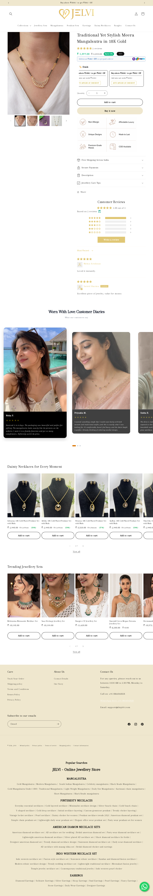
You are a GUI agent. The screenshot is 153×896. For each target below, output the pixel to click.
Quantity (81, 93)
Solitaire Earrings (45, 881)
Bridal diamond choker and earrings (94, 847)
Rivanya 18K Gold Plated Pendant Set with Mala (90, 522)
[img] (84, 259)
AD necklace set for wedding (60, 832)
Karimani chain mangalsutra (130, 789)
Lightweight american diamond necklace (42, 837)
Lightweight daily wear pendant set (56, 820)
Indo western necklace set (29, 859)
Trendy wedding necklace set (62, 864)
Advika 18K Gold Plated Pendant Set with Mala (56, 522)
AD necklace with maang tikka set (57, 847)
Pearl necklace (42, 815)
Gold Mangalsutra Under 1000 (22, 789)
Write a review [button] (111, 239)
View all (76, 551)
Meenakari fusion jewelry (124, 864)
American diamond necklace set (28, 832)
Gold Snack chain (128, 806)
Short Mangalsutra (63, 793)
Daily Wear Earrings (75, 885)
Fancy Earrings (128, 881)
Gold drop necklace (46, 810)
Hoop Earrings (80, 881)
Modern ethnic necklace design (30, 864)
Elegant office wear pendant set (90, 820)
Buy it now (110, 111)
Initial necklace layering (70, 810)
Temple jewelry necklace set (45, 868)
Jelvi (15, 746)
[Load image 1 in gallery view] (20, 121)
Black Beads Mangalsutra (122, 784)
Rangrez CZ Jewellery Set (86, 621)
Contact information (81, 746)
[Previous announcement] (8, 3)
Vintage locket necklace (21, 815)
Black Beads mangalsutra (86, 793)
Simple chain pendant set (23, 820)
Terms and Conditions (18, 689)
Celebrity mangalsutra (97, 784)
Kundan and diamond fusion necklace (117, 859)
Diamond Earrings (25, 881)
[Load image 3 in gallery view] (44, 121)
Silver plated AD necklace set (79, 837)
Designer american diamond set (26, 842)
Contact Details (61, 679)
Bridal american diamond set (90, 832)
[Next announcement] (144, 3)
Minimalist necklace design (83, 806)
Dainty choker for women (65, 815)
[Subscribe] (58, 724)
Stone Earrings (55, 885)
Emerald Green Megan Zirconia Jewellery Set (123, 622)
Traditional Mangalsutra (51, 789)
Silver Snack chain (108, 806)
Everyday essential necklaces (29, 806)
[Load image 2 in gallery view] (32, 121)
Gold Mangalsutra (25, 784)
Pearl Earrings (112, 881)
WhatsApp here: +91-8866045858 (117, 700)
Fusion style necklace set (56, 859)
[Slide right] (66, 120)
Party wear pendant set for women (125, 820)
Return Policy (13, 694)
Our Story (58, 684)
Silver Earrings (63, 881)
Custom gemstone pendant (97, 810)
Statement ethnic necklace (84, 859)
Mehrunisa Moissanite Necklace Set (22, 621)
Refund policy (25, 746)
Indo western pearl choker (109, 868)
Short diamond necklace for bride (112, 837)
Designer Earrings (96, 885)
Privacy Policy (14, 700)
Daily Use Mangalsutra (103, 789)
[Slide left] (10, 120)
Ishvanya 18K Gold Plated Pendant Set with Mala (23, 522)
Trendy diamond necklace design (60, 842)
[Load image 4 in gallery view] (56, 121)
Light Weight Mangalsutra (77, 789)
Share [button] (83, 192)
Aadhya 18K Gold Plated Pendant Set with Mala (125, 522)
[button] (10, 14)
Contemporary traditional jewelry (77, 868)
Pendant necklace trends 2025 (94, 815)
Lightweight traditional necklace (94, 864)
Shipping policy (14, 684)
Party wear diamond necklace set (123, 832)
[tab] (74, 445)
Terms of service (51, 746)
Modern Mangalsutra (46, 784)
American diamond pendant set (126, 815)
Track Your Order (15, 679)
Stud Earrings (96, 881)
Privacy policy (37, 746)
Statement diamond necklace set (94, 842)
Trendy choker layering (124, 810)
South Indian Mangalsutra (72, 784)
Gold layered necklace (56, 806)
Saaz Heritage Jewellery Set (53, 621)
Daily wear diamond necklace (127, 842)
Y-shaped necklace (25, 810)
